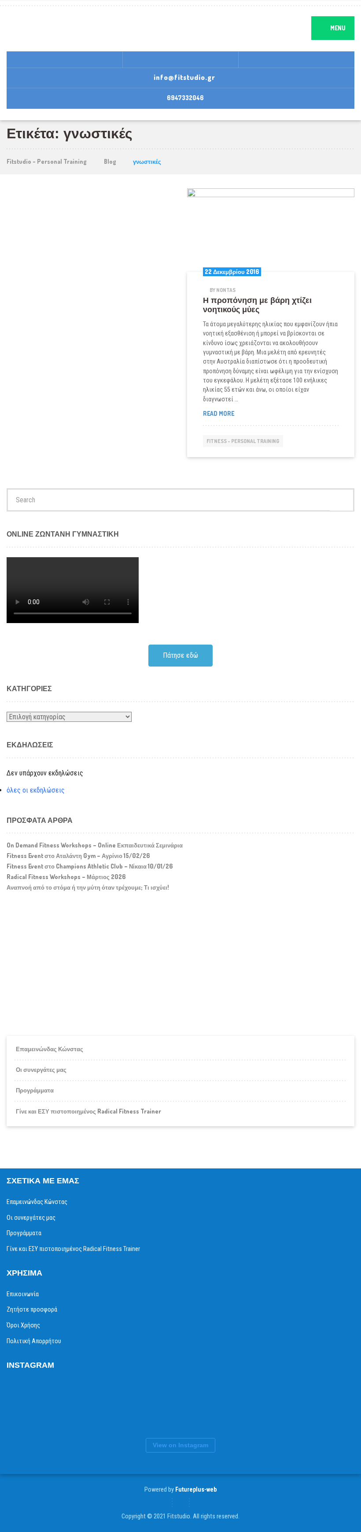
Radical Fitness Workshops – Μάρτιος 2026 (66, 876)
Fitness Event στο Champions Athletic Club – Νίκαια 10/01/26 (90, 866)
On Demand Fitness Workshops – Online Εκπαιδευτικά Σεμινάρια (95, 845)
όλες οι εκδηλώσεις (36, 790)
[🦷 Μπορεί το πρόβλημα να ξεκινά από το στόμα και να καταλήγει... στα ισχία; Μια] (262, 1405)
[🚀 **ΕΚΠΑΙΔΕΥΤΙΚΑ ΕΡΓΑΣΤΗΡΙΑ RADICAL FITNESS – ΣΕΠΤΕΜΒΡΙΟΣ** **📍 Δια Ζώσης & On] (156, 1405)
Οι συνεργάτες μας (41, 1069)
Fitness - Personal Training (242, 441)
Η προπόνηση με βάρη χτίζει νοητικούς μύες (257, 305)
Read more (236, 413)
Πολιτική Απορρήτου (34, 1341)
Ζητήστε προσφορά (32, 1309)
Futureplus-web (196, 1489)
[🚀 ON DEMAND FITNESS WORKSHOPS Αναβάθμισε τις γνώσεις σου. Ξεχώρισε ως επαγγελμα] (209, 1405)
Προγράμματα (35, 1090)
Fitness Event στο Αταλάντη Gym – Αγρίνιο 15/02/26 (78, 855)
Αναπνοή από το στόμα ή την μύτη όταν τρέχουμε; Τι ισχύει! (88, 887)
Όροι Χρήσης (23, 1325)
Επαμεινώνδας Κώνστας (49, 1049)
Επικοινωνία (23, 1294)
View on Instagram (180, 1445)
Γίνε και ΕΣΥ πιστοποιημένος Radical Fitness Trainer (88, 1111)
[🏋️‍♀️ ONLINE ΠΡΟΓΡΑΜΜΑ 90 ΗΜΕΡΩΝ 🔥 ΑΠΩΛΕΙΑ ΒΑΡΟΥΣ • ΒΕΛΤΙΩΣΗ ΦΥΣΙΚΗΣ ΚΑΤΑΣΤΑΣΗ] (50, 1405)
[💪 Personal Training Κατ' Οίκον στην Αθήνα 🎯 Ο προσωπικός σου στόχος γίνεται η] (314, 1405)
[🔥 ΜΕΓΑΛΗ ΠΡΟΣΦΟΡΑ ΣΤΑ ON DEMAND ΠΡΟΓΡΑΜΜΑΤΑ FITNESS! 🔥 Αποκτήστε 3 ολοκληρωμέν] (103, 1405)
